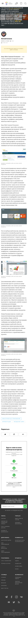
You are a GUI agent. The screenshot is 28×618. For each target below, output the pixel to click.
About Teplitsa (4, 588)
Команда (3, 580)
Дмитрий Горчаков (6, 38)
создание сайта (19, 421)
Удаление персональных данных (18, 583)
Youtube (9, 602)
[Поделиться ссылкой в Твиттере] (5, 434)
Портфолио (4, 585)
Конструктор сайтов (6, 540)
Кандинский (18, 563)
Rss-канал (19, 602)
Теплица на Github (5, 563)
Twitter (14, 602)
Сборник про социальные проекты (4, 522)
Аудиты (17, 560)
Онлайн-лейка (18, 566)
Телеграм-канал (6, 596)
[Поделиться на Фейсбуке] (14, 434)
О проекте (3, 577)
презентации (7, 421)
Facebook (11, 596)
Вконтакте (21, 596)
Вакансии (3, 582)
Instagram (16, 596)
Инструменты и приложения (11, 418)
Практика (3, 518)
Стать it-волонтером (6, 560)
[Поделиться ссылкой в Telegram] (23, 434)
